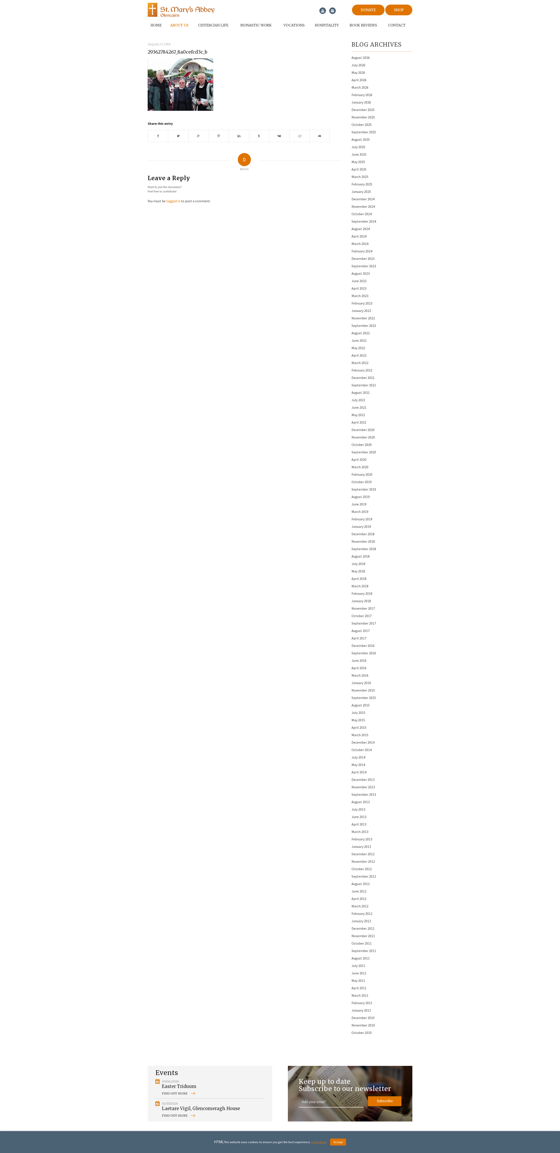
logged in (173, 201)
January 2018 (361, 601)
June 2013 (359, 817)
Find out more (174, 1093)
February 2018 (362, 593)
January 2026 (361, 102)
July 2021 (358, 400)
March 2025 (360, 176)
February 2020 (362, 474)
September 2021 (364, 385)
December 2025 (363, 109)
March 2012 (360, 906)
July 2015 (358, 712)
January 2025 (361, 191)
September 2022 (364, 325)
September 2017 (364, 623)
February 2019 (362, 519)
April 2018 (359, 578)
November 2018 (363, 541)
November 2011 (363, 936)
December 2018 (363, 534)
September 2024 (364, 221)
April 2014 (359, 772)
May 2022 (358, 348)
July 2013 (358, 809)
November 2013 (363, 787)
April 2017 (359, 638)
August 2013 (361, 802)
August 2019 (361, 497)
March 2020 (360, 467)
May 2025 (358, 162)
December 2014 (363, 742)
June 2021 (359, 407)
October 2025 (362, 124)
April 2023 (359, 288)
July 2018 (358, 564)
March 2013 (360, 831)
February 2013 (362, 839)
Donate (368, 10)
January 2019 (361, 526)
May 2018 (358, 571)
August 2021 (361, 392)
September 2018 (364, 549)
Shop (399, 10)
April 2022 (359, 355)
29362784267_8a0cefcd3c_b (177, 52)
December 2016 (363, 645)
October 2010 (362, 1032)
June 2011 (359, 973)
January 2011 (361, 1010)
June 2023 (359, 281)
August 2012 (361, 884)
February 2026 (362, 95)
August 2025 (361, 139)
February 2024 (362, 251)
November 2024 (363, 206)
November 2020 (363, 437)
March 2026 (360, 87)
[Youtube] (322, 10)
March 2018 (360, 586)
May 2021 (358, 415)
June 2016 (359, 660)
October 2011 (362, 943)
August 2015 (361, 705)
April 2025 (359, 169)
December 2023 (363, 258)
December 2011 (363, 928)
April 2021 (359, 422)
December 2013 (363, 779)
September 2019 (364, 489)
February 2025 (362, 184)
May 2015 (358, 720)
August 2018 (361, 556)
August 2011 (361, 958)
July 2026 (358, 65)
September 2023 (364, 266)
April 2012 (359, 898)
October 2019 (362, 482)
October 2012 (362, 869)
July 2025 (358, 147)
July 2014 (358, 757)
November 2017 (363, 608)
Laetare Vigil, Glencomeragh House (201, 1108)
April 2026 (359, 80)
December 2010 (363, 1018)
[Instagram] (332, 10)
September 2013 (364, 794)
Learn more (318, 1142)
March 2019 (360, 511)
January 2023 (361, 310)
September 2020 (364, 452)
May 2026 (358, 72)
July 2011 (358, 965)
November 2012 (363, 861)
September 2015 (364, 697)
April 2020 (359, 459)
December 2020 (363, 430)
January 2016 (361, 683)
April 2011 (359, 988)
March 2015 (360, 735)
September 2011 (364, 951)
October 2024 (362, 214)
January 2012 (361, 921)
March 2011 (360, 995)
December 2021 (363, 377)
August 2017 (361, 630)
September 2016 (364, 653)
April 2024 (359, 236)
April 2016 (359, 668)
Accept (338, 1142)
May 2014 (358, 764)
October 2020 (362, 444)
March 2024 (360, 243)
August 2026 (361, 57)
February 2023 (362, 303)
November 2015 (363, 690)
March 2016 (360, 675)
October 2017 (362, 616)
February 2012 (362, 913)
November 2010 (363, 1025)
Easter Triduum (179, 1086)
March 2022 (360, 363)
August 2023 (361, 273)
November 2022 (363, 318)
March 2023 (360, 296)
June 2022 (359, 340)
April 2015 (359, 727)
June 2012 (359, 891)
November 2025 (363, 117)
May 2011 (358, 980)
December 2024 (363, 199)
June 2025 (359, 154)
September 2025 (364, 132)
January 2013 (361, 846)
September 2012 (364, 876)
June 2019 (359, 504)
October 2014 (362, 750)
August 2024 (361, 229)
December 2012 (363, 854)
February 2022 (362, 370)
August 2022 (361, 333)
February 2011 (362, 1003)
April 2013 (359, 824)
